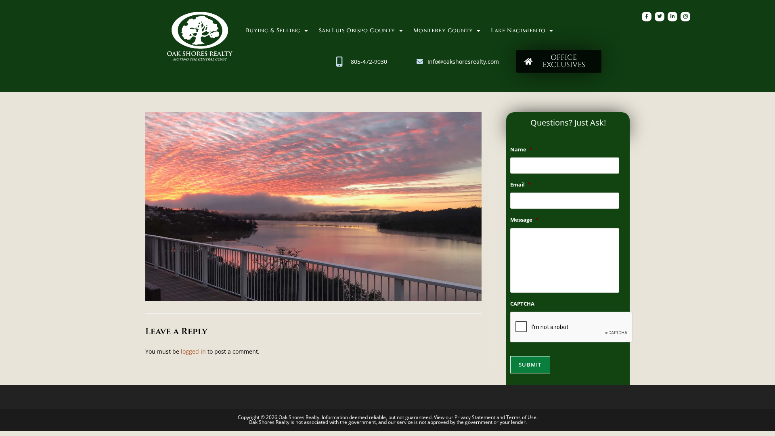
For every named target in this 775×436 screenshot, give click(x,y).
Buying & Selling (273, 30)
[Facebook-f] (646, 16)
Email (520, 184)
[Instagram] (685, 16)
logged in (193, 351)
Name (521, 149)
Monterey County (443, 30)
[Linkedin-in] (672, 16)
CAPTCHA (522, 303)
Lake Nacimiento (518, 30)
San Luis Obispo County (357, 30)
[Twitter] (659, 16)
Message (524, 219)
